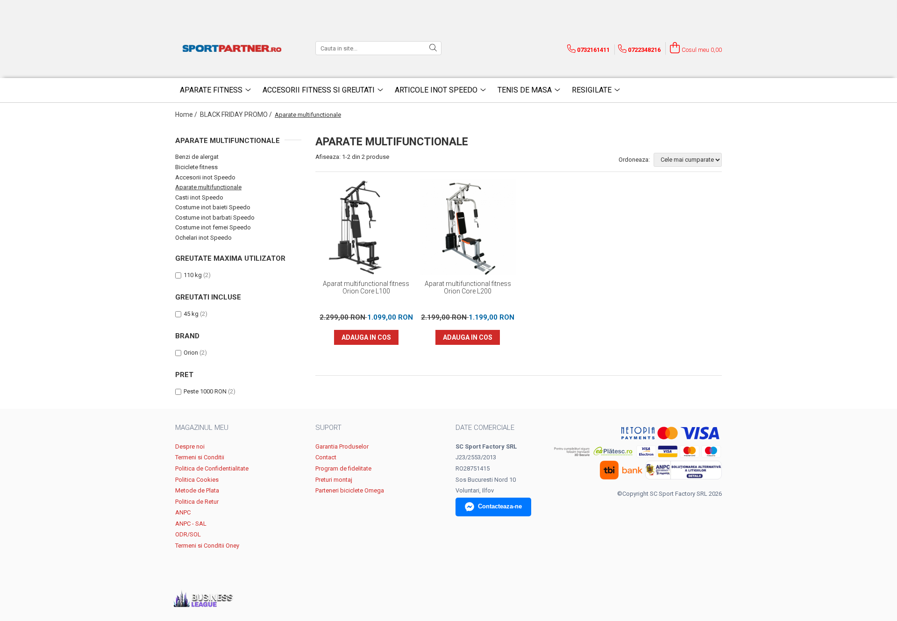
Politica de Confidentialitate (212, 468)
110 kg (193, 274)
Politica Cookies (197, 479)
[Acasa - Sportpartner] (233, 48)
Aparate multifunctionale (208, 187)
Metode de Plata (197, 490)
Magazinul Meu (201, 427)
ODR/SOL (188, 534)
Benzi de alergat (197, 156)
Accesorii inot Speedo (205, 177)
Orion (191, 352)
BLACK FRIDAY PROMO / (236, 114)
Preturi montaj (333, 479)
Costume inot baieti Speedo (212, 207)
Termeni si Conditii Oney (207, 545)
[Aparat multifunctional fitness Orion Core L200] (468, 227)
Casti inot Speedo (199, 197)
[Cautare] (433, 48)
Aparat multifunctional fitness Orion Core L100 (366, 287)
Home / (187, 114)
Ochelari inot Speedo (203, 237)
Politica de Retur (197, 501)
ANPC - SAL (190, 523)
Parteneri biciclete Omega (349, 490)
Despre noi (190, 446)
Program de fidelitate (343, 468)
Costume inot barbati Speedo (215, 217)
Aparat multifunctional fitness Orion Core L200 (468, 287)
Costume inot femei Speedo (213, 227)
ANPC (183, 512)
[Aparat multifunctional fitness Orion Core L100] (366, 227)
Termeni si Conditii (199, 457)
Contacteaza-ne (500, 506)
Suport (328, 427)
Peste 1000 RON (205, 391)
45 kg (191, 313)
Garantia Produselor (342, 446)
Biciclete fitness (196, 167)
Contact (325, 457)
